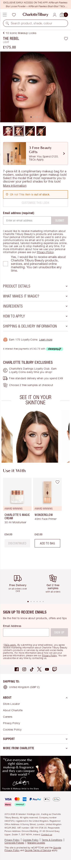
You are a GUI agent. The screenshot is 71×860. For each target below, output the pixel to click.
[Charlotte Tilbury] (35, 15)
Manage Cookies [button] (36, 842)
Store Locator (11, 703)
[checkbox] (5, 263)
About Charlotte (13, 710)
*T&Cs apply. (10, 644)
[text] (17, 543)
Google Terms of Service (38, 850)
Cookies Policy (12, 729)
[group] (37, 436)
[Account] (54, 15)
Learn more (45, 339)
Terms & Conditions (52, 839)
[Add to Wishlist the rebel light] (66, 38)
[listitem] (35, 87)
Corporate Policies (14, 842)
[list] (35, 87)
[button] (7, 23)
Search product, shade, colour (31, 23)
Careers (7, 716)
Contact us (46, 834)
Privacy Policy (45, 252)
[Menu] (4, 14)
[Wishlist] (13, 14)
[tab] (31, 117)
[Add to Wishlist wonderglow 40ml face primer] (57, 482)
